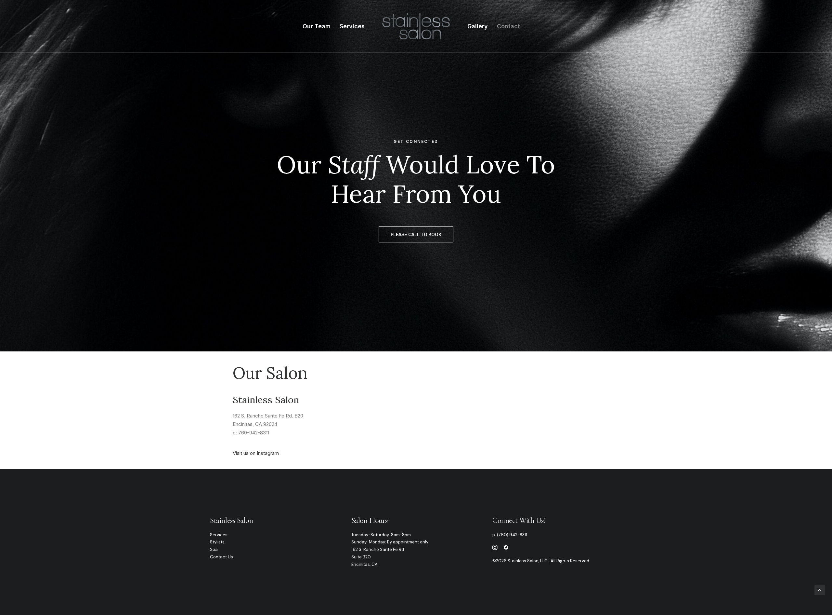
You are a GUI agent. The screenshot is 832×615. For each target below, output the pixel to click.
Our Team (317, 26)
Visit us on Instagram (256, 453)
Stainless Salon (231, 520)
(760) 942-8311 (512, 535)
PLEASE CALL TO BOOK (416, 234)
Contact (508, 26)
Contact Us (221, 557)
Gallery (477, 26)
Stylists (217, 542)
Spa (214, 549)
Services (352, 26)
